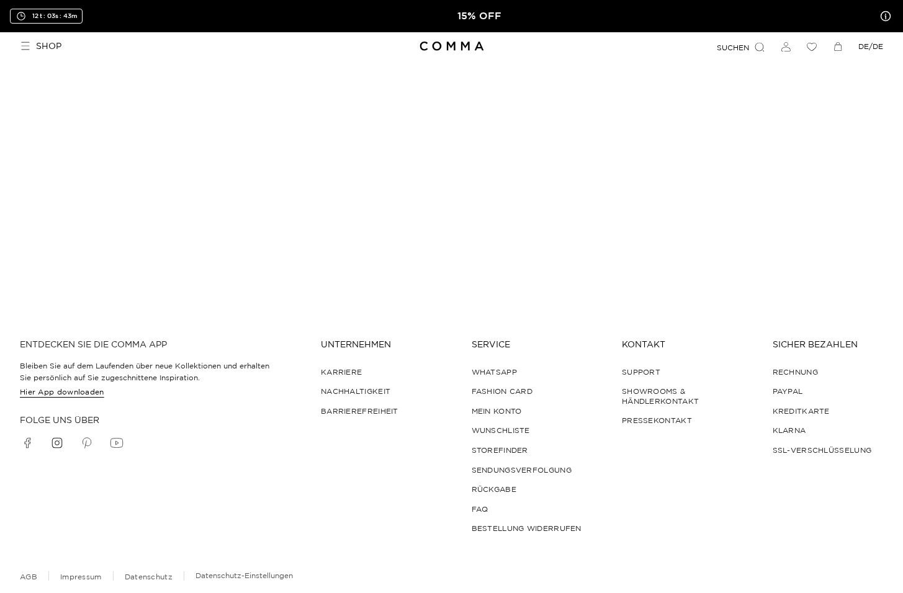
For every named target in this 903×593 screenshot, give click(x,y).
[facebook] (27, 442)
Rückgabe (494, 489)
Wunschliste (501, 430)
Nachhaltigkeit (355, 391)
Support (641, 372)
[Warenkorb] (837, 46)
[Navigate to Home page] (451, 46)
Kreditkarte (801, 411)
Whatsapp (494, 372)
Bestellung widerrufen (527, 528)
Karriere (341, 372)
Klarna (789, 430)
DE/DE (870, 46)
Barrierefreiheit (359, 411)
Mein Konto (497, 411)
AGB (28, 577)
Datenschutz (149, 577)
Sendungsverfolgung (522, 470)
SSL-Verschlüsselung (822, 450)
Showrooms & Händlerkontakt (660, 396)
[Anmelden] (785, 46)
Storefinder (500, 450)
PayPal (788, 391)
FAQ (480, 509)
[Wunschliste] (811, 46)
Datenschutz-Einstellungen (244, 575)
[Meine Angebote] (883, 16)
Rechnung (795, 372)
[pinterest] (86, 442)
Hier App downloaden (62, 392)
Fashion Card (502, 391)
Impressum (81, 577)
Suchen (733, 47)
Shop (48, 46)
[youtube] (116, 442)
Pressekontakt (657, 420)
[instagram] (57, 442)
